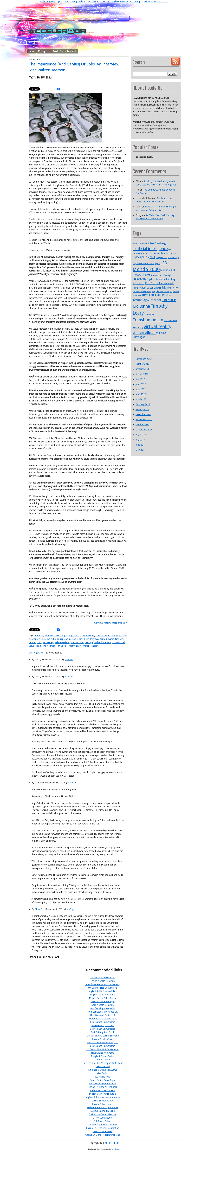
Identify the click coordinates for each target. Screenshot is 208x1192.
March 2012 (142, 399)
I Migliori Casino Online (102, 1056)
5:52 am (72, 782)
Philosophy (139, 279)
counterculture (87, 635)
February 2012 (143, 404)
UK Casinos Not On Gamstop (102, 987)
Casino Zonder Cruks (102, 1039)
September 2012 (144, 369)
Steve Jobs (34, 646)
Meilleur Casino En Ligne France (102, 1107)
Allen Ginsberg (157, 243)
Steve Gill (39, 909)
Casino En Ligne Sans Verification (102, 1128)
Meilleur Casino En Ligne (102, 1111)
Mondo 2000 (77, 642)
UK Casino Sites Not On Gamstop (102, 1049)
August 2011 (142, 434)
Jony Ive (94, 639)
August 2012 (142, 374)
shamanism (137, 292)
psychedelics (138, 283)
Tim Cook (61, 646)
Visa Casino (102, 1073)
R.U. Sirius (152, 283)
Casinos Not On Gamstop (102, 977)
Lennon (32, 642)
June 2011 (141, 444)
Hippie (74, 639)
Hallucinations (147, 263)
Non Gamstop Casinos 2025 (103, 1018)
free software (45, 639)
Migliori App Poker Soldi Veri (102, 1124)
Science (157, 288)
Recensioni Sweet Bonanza (102, 1083)
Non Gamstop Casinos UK (102, 1008)
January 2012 (142, 409)
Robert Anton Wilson (143, 287)
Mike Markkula (62, 642)
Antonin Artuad (52, 635)
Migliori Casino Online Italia (102, 1094)
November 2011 (144, 419)
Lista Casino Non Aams (102, 1052)
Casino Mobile (103, 1066)
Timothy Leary (74, 646)
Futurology (173, 257)
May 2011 (141, 449)
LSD (39, 642)
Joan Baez (84, 639)
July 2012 (140, 379)
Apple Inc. (73, 635)
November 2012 (144, 359)
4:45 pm (71, 909)
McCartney (48, 642)
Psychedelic (152, 279)
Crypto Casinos (102, 1059)
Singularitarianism (160, 291)
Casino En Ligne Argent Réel (102, 1087)
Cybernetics (171, 253)
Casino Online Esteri (102, 1131)
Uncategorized (36, 652)
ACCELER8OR (112, 1143)
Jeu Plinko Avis (102, 1076)
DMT (152, 257)
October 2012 (142, 364)
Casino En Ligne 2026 (102, 1100)
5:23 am (69, 659)
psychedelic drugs (167, 279)
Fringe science (161, 258)
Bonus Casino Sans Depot (103, 1080)
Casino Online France (102, 1104)
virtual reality (157, 326)
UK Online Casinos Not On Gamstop (102, 984)
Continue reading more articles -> (110, 623)
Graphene (137, 264)
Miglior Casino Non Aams (102, 994)
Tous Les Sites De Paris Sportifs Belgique (102, 1063)
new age (89, 642)
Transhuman (149, 314)
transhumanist (170, 320)
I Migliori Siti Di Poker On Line (103, 998)
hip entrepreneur (61, 639)
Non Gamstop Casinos (102, 1025)
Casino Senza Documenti (102, 1090)
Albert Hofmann (140, 243)
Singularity (174, 292)
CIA (150, 253)
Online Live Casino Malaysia (102, 1114)
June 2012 (141, 384)
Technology (169, 295)
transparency (138, 327)
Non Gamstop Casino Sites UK (103, 1011)
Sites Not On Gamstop (102, 1005)
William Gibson (144, 333)
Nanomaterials (156, 275)
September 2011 (144, 429)
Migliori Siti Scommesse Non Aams (103, 1097)
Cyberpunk (141, 257)
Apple (64, 635)
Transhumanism (148, 319)
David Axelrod (103, 635)
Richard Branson (102, 642)
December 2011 (143, 414)
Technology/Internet (147, 300)
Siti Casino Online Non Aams (102, 1070)
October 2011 (142, 424)
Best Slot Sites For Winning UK (102, 1042)
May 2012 (141, 389)
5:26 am (69, 676)
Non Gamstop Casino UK (102, 1015)
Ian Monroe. (116, 1149)
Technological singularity (153, 295)
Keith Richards (107, 639)
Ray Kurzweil (166, 283)
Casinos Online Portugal (103, 1001)
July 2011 (140, 439)
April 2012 (141, 394)
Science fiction (170, 287)
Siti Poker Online (102, 1121)
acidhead (39, 635)
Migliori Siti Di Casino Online (103, 991)
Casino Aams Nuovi (102, 1117)
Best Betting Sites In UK (103, 1032)
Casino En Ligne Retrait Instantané (102, 1135)
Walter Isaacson (90, 646)
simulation (146, 292)
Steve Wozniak (47, 646)
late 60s (119, 639)
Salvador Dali (118, 642)
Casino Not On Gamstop (103, 981)
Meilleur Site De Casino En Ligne (102, 1035)
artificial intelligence (150, 248)
